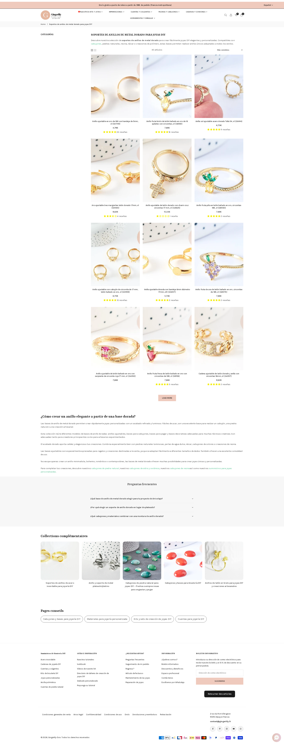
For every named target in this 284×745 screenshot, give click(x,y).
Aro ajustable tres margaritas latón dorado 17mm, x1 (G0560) (115, 206)
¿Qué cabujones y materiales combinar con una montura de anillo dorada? (127, 516)
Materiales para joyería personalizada (107, 619)
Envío (127, 714)
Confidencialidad (93, 714)
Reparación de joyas (135, 682)
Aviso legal (78, 714)
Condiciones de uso (113, 714)
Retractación (165, 714)
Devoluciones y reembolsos (145, 714)
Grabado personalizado (87, 681)
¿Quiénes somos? (170, 659)
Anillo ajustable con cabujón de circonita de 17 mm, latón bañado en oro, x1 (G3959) (115, 290)
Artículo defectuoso (134, 673)
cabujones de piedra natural (105, 468)
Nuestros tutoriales (85, 659)
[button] (276, 737)
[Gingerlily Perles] (52, 15)
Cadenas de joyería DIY (51, 664)
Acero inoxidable (48, 659)
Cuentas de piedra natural (52, 687)
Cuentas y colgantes (140, 12)
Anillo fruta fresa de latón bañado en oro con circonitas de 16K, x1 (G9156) (167, 374)
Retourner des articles (219, 694)
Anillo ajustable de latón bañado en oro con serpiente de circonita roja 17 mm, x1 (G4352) (115, 374)
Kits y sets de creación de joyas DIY (152, 619)
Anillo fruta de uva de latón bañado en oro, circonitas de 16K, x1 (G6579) (219, 290)
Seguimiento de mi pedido (137, 664)
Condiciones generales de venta (56, 714)
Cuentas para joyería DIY (191, 619)
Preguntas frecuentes (135, 659)
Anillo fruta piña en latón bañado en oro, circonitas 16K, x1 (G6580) (218, 206)
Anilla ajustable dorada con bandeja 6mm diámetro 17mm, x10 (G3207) (167, 290)
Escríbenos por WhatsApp (173, 682)
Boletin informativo (170, 664)
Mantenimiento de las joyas (138, 678)
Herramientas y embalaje (141, 18)
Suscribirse (220, 681)
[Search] (225, 15)
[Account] (231, 15)
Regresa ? (130, 669)
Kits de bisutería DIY (49, 673)
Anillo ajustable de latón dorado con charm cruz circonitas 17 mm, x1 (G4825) (167, 206)
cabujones (96, 44)
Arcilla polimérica (48, 682)
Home (43, 24)
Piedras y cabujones (168, 12)
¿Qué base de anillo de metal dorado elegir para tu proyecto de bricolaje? (126, 498)
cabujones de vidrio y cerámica (144, 468)
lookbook (81, 664)
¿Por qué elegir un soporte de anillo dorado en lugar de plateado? (122, 507)
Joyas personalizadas (50, 678)
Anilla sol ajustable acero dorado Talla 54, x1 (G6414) (219, 121)
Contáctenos (167, 678)
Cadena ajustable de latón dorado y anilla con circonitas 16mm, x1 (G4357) (219, 374)
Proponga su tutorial (86, 685)
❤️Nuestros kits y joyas (89, 12)
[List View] (95, 50)
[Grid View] (92, 50)
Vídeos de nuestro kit (86, 669)
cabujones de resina (180, 468)
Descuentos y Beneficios (172, 669)
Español (267, 5)
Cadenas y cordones (196, 12)
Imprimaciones (115, 12)
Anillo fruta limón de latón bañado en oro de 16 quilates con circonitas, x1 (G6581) (167, 122)
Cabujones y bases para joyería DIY (61, 619)
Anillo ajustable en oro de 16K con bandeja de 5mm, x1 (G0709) (115, 122)
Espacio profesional (170, 673)
